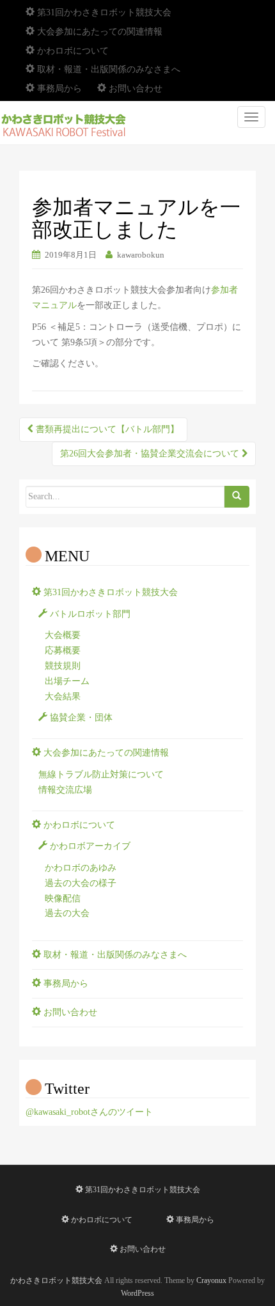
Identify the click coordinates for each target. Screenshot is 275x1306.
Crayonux (211, 1280)
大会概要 (63, 635)
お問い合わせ (134, 88)
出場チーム (67, 681)
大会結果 (63, 696)
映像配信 (63, 898)
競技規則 (63, 666)
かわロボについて (72, 51)
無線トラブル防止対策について (101, 774)
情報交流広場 (65, 790)
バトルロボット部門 (88, 614)
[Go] (236, 497)
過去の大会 (67, 913)
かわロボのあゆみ (80, 868)
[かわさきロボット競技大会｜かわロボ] (64, 122)
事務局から (58, 88)
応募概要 (63, 650)
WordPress (137, 1293)
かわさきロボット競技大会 (56, 1280)
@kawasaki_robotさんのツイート (89, 1112)
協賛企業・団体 (80, 717)
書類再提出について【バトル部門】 (106, 429)
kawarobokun (140, 255)
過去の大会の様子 (80, 883)
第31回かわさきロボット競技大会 (103, 12)
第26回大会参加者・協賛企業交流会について (151, 453)
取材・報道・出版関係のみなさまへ (107, 69)
